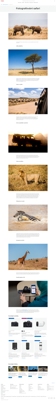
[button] (11, 335)
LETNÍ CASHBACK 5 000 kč (11, 318)
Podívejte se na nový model (38, 336)
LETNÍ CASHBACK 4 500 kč (29, 318)
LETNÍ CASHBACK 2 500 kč (24, 340)
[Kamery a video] (21, 2)
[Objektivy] (24, 2)
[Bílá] (24, 331)
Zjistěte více (10, 377)
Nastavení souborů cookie (43, 396)
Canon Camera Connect (25, 310)
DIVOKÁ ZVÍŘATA (10, 372)
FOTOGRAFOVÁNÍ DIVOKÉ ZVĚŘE (21, 372)
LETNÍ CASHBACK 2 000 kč (11, 340)
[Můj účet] (54, 1)
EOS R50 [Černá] (24, 333)
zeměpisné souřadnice (24, 309)
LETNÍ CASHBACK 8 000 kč (37, 340)
